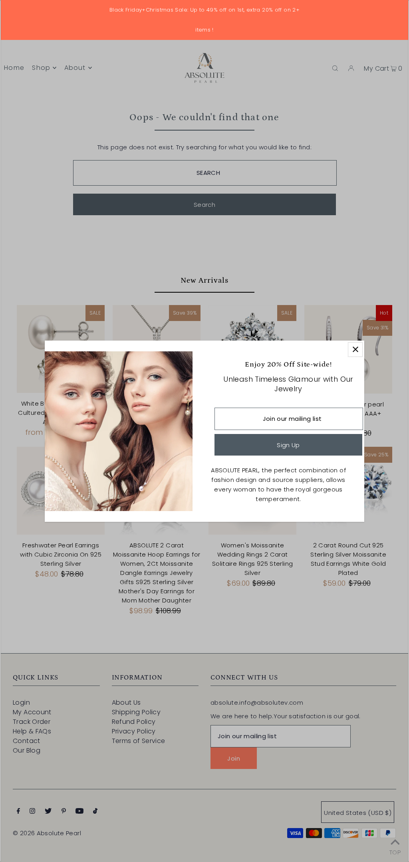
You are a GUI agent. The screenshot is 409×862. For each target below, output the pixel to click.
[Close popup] (355, 350)
